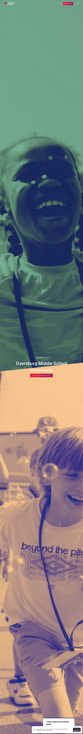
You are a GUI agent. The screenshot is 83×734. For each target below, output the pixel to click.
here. (50, 730)
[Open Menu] (77, 3)
